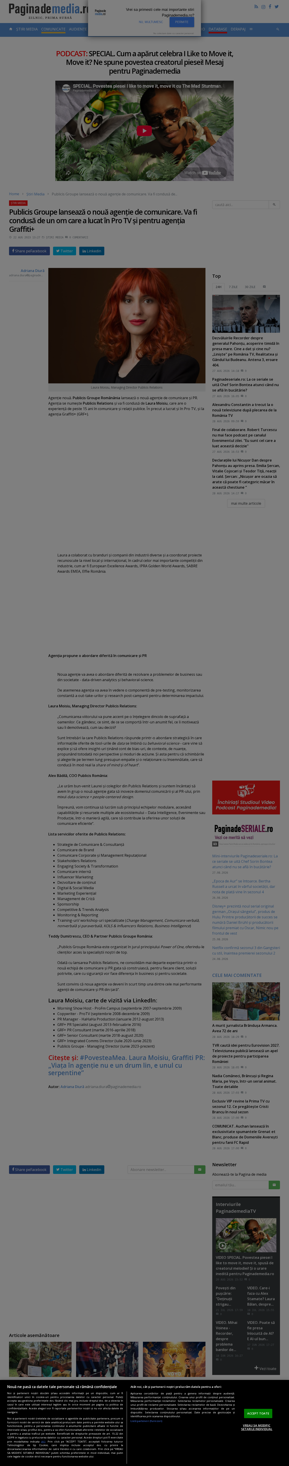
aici (43, 1441)
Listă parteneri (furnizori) (146, 1421)
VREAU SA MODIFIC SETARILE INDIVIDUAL (256, 1427)
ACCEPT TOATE (258, 1413)
